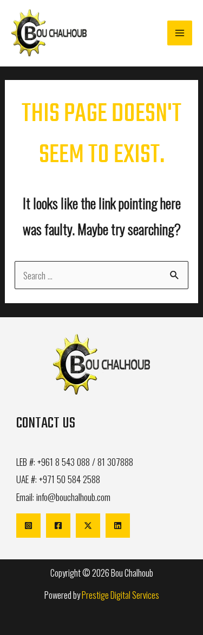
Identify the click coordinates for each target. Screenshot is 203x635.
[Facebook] (58, 525)
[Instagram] (28, 525)
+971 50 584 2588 (69, 479)
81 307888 (115, 461)
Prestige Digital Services (120, 594)
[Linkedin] (118, 525)
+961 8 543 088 (63, 461)
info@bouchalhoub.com (73, 497)
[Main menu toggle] (179, 33)
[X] (88, 525)
